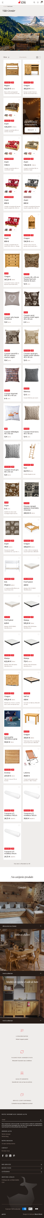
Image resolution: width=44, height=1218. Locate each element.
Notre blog (5, 1136)
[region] (12, 78)
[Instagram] (6, 1156)
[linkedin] (10, 1156)
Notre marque (6, 1134)
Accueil (5, 6)
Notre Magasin (7, 1141)
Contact (5, 1148)
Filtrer (5, 57)
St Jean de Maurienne (8, 1144)
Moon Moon (38, 1214)
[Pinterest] (14, 1156)
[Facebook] (3, 1156)
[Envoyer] (40, 1120)
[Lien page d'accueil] (22, 2)
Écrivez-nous (6, 1151)
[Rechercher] (34, 2)
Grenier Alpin (7, 1131)
